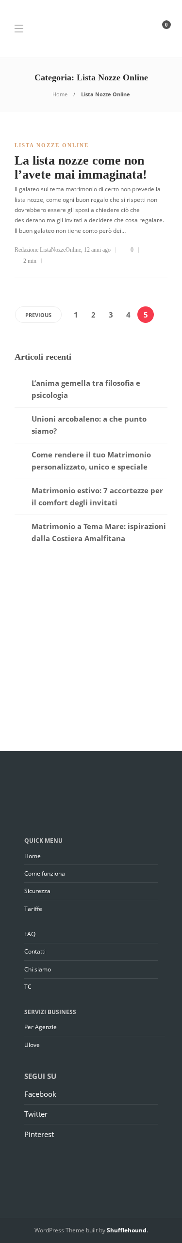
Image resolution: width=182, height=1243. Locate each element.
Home (59, 94)
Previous (38, 314)
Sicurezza (37, 891)
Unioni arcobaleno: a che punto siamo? (89, 425)
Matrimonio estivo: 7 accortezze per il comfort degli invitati (97, 496)
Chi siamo (37, 969)
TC (28, 987)
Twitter (36, 1114)
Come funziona (44, 873)
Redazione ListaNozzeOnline (48, 249)
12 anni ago (97, 249)
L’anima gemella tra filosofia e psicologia (86, 389)
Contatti (35, 951)
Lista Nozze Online (52, 145)
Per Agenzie (40, 1027)
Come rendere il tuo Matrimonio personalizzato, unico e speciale (91, 461)
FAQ (29, 934)
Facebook (40, 1094)
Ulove (32, 1045)
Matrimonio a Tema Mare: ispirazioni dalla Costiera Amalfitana (99, 532)
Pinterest (39, 1134)
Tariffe (33, 909)
